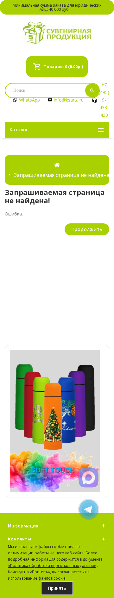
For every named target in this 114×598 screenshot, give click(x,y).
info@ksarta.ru (69, 100)
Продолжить (87, 229)
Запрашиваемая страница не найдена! (62, 174)
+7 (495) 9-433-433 (104, 100)
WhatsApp (29, 100)
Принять (57, 588)
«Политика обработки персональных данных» (52, 565)
